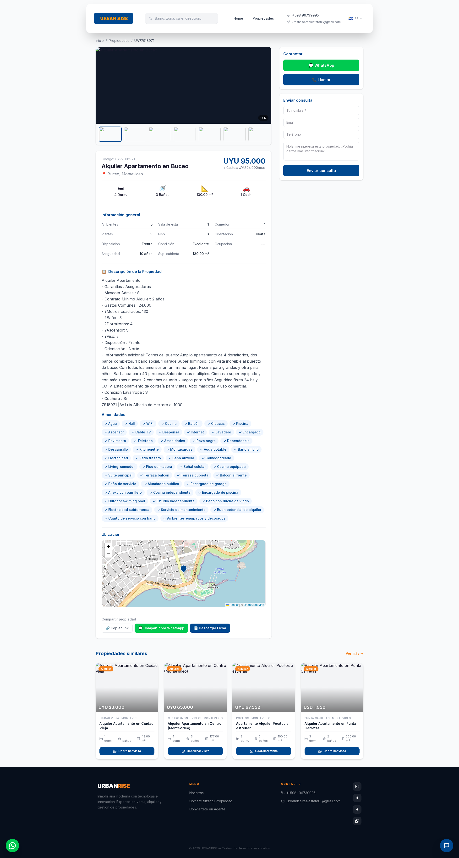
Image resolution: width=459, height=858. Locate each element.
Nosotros (196, 793)
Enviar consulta (321, 170)
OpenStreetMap (254, 605)
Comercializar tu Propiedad (210, 801)
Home (238, 18)
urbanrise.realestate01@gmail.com (313, 801)
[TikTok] (357, 798)
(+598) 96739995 (301, 793)
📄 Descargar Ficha (210, 628)
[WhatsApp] (357, 821)
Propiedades (263, 18)
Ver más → (354, 653)
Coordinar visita (129, 751)
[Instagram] (357, 786)
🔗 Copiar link (117, 628)
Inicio (100, 41)
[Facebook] (357, 809)
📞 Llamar (321, 79)
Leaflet (234, 605)
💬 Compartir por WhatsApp (161, 628)
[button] (183, 569)
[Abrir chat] (446, 845)
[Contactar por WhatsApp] (12, 845)
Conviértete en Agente (207, 809)
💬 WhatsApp (321, 65)
